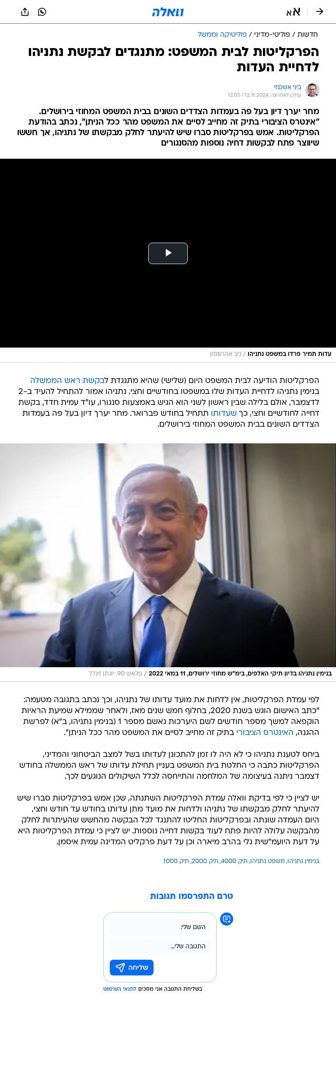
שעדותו (224, 414)
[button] (293, 12)
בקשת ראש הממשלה (67, 381)
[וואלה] (168, 11)
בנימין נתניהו (303, 861)
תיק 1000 (176, 861)
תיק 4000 (234, 861)
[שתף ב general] (25, 12)
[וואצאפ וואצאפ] (42, 11)
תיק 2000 (205, 861)
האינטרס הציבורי (265, 733)
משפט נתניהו (267, 861)
